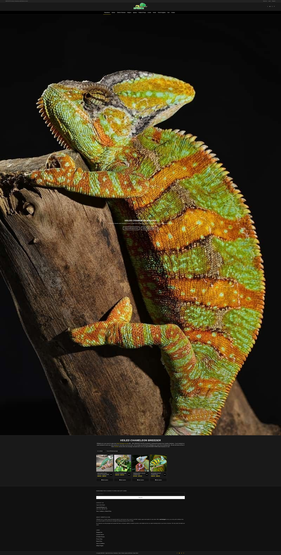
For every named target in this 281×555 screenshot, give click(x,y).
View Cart (265, 1)
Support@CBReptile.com (101, 507)
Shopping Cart (99, 532)
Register (273, 1)
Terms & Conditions (100, 543)
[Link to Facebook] (268, 6)
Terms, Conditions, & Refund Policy (103, 511)
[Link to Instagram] (272, 6)
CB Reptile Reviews (100, 536)
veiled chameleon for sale (131, 228)
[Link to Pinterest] (274, 6)
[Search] (177, 12)
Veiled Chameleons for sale (122, 443)
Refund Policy (99, 541)
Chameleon (116, 446)
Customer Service (100, 534)
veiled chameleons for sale (149, 228)
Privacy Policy (99, 539)
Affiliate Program (99, 545)
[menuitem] (107, 12)
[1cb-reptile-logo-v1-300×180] (140, 6)
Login (269, 1)
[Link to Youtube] (270, 6)
